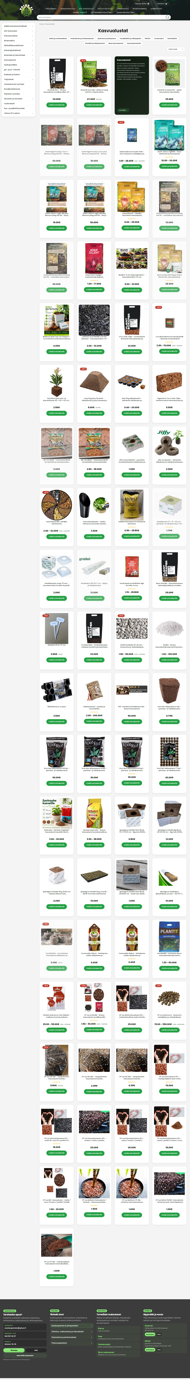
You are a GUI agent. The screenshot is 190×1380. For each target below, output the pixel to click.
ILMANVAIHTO (123, 8)
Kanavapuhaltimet (12, 50)
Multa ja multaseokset (58, 39)
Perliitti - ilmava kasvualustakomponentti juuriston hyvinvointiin (169, 647)
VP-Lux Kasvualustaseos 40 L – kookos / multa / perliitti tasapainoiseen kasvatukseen (94, 1140)
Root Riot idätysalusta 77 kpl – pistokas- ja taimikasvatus (169, 769)
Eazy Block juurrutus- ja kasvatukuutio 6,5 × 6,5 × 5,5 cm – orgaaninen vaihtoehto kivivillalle (56, 400)
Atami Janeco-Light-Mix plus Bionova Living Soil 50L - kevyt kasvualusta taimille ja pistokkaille (94, 215)
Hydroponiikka (10, 65)
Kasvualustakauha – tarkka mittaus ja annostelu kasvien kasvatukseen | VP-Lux (94, 524)
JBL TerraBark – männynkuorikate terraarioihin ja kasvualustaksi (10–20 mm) (56, 462)
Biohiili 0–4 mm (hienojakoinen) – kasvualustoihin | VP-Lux (132, 276)
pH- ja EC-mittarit (12, 70)
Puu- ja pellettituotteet (14, 108)
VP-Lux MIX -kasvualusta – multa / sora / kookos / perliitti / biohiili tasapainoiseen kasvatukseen (56, 1202)
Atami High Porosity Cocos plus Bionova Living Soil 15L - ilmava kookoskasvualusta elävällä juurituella (94, 155)
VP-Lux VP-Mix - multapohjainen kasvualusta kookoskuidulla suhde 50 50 (56, 1264)
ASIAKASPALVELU (67, 8)
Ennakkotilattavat (12, 89)
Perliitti (147, 39)
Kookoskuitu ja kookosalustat (82, 39)
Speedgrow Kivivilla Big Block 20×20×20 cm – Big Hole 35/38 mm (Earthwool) (169, 832)
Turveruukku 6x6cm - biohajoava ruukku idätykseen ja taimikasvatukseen (94, 955)
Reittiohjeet (150, 1334)
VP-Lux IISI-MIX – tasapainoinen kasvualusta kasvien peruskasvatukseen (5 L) (131, 1079)
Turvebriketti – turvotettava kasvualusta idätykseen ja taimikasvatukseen (57, 955)
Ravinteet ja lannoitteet (14, 55)
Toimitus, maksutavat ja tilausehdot (71, 1331)
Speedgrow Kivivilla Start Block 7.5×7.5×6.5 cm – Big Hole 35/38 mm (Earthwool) (132, 832)
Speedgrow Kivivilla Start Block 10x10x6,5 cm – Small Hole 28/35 (132, 893)
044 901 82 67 (10, 1336)
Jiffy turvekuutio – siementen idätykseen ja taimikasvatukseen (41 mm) (169, 462)
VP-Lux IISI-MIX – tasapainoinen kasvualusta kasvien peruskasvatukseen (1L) (94, 1079)
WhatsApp (14, 1350)
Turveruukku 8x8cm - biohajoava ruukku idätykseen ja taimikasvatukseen (132, 955)
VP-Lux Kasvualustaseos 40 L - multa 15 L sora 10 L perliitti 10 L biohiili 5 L (56, 1140)
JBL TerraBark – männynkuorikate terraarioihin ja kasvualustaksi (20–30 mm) (94, 462)
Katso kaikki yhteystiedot (25, 1355)
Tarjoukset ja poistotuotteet (71, 1337)
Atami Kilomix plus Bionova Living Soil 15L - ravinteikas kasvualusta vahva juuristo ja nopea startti (169, 215)
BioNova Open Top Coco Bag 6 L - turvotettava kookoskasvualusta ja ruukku (56, 339)
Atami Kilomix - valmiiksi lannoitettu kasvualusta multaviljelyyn (132, 215)
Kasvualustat (10, 60)
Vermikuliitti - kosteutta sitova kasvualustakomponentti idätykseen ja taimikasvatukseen (169, 955)
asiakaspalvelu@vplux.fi (15, 1328)
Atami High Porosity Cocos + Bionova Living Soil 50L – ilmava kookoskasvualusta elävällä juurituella (56, 155)
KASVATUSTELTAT (105, 8)
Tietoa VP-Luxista (12, 113)
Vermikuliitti (172, 39)
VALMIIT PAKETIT (80, 12)
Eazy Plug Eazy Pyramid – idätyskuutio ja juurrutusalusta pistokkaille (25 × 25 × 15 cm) (94, 400)
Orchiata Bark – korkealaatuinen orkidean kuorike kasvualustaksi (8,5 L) (94, 647)
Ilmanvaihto (9, 41)
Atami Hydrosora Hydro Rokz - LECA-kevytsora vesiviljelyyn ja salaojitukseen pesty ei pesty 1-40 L (131, 155)
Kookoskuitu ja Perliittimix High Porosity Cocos (132, 584)
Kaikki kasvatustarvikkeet (15, 26)
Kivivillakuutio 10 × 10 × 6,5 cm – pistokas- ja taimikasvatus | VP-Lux (169, 524)
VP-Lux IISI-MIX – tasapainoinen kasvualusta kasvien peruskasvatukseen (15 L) (56, 1079)
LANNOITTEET (156, 8)
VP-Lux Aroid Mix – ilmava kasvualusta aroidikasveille (94, 1016)
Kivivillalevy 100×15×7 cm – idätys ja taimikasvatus (94, 584)
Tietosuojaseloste (71, 1343)
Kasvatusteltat (10, 36)
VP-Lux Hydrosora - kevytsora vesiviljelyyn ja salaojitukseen (169, 1016)
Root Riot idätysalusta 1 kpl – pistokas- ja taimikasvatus (169, 708)
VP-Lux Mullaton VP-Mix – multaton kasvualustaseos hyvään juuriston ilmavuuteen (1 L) (131, 1202)
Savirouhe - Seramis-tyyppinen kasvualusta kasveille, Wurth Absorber (56, 832)
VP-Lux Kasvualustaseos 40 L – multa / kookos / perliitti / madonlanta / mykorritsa (132, 1140)
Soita (36, 1350)
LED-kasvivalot (10, 31)
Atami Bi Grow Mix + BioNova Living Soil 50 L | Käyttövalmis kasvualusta (94, 92)
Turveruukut (159, 39)
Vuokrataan (9, 104)
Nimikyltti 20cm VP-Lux (57, 645)
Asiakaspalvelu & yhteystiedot (71, 1325)
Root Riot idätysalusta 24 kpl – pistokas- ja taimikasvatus (94, 769)
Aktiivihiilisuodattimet (14, 45)
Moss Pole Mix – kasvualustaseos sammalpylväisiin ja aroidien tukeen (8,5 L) (169, 585)
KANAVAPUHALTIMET (126, 12)
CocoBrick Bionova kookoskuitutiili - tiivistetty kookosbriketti (169, 338)
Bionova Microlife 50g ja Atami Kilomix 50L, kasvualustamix (169, 276)
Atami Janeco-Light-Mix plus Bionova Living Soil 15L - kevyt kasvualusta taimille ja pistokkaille (56, 215)
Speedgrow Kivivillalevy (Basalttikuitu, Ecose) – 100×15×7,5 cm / (169, 894)
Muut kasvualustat (116, 43)
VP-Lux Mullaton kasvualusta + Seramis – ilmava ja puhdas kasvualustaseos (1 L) (94, 1202)
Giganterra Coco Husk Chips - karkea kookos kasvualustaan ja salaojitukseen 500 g (169, 400)
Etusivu (41, 24)
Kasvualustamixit (134, 43)
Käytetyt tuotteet (12, 94)
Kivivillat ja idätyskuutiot (95, 43)
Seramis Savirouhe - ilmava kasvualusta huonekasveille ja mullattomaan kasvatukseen (94, 832)
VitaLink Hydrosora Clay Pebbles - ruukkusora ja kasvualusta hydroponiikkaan (56, 1017)
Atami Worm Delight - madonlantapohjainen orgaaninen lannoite (94, 277)
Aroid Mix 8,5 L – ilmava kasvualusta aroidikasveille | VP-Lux (57, 92)
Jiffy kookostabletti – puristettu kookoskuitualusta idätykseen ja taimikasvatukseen (132, 462)
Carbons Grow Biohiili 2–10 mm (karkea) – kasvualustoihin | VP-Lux (94, 339)
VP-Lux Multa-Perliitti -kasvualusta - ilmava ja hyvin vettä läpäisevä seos (169, 1202)
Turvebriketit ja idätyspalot (130, 39)
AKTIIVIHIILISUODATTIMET (102, 12)
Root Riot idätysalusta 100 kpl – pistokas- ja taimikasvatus (56, 769)
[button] (132, 85)
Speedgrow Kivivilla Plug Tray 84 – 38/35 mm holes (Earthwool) (94, 893)
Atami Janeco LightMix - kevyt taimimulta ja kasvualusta (169, 153)
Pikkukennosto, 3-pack (57, 707)
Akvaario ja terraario (13, 99)
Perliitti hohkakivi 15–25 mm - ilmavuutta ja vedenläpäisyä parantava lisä (131, 647)
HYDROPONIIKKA (139, 8)
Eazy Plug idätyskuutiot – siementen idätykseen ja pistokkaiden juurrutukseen (132, 400)
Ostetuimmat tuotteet (14, 84)
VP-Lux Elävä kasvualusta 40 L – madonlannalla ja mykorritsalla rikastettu (132, 1017)
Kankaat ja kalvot (12, 74)
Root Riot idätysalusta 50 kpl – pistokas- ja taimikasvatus (132, 769)
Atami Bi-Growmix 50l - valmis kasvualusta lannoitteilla (169, 91)
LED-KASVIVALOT (86, 8)
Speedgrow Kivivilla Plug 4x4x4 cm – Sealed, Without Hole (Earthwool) (56, 894)
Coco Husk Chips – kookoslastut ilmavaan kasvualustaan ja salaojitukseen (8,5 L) (132, 339)
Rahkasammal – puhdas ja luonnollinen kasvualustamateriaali (94, 709)
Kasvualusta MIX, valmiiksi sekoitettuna (56, 523)
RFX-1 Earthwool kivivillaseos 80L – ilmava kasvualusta (131, 708)
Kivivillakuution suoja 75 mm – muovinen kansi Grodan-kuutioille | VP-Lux (56, 585)
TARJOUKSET (51, 8)
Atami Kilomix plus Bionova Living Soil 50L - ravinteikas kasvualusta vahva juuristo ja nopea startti (56, 277)
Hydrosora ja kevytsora (107, 39)
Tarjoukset (9, 79)
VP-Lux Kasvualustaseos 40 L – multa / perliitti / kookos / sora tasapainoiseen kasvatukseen (169, 1140)
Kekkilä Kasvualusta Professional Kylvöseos (132, 523)
